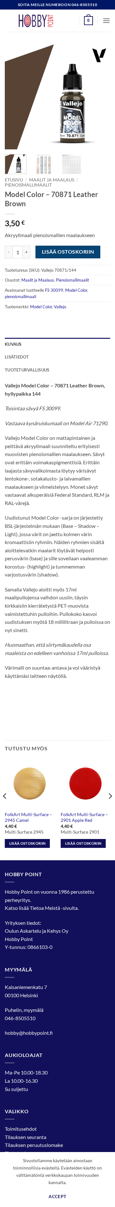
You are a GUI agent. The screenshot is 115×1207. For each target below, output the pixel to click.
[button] (88, 21)
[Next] (100, 96)
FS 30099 (54, 290)
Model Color (76, 290)
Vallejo (60, 306)
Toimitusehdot (21, 1129)
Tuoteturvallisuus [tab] (27, 369)
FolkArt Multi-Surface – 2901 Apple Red (84, 817)
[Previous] (15, 96)
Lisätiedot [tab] (17, 356)
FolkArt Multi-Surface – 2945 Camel (28, 817)
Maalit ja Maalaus (51, 179)
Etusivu (14, 179)
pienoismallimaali (20, 296)
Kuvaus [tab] (13, 344)
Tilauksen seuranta (25, 1137)
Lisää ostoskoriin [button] (27, 843)
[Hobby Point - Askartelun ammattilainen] (42, 21)
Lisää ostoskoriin (68, 252)
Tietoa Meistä (45, 908)
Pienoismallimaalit (28, 185)
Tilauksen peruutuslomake (34, 1145)
